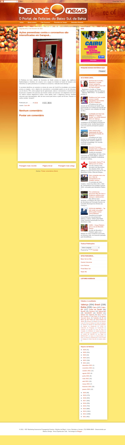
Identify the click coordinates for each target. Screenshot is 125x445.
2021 (84, 363)
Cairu (94, 307)
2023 (84, 357)
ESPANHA (90, 331)
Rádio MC (84, 272)
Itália (82, 332)
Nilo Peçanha (84, 316)
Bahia (83, 307)
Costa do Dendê (95, 309)
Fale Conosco (45, 22)
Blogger (79, 431)
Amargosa (89, 321)
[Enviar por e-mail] (43, 103)
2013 (84, 411)
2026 (84, 349)
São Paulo (94, 316)
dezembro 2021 (87, 365)
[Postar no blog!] (45, 103)
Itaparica (104, 323)
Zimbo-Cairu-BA (92, 339)
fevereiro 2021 (87, 386)
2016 (84, 403)
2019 (84, 395)
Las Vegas (101, 334)
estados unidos (102, 339)
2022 (84, 360)
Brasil (97, 304)
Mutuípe (91, 324)
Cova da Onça (100, 329)
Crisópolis (83, 331)
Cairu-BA (27, 105)
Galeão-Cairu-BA (100, 331)
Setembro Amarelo (77, 22)
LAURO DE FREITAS (89, 334)
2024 (84, 355)
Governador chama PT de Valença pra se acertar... (97, 162)
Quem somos (32, 22)
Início (22, 22)
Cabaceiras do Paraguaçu (87, 327)
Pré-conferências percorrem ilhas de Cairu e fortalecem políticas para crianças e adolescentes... (97, 194)
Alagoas (85, 326)
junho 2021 (86, 376)
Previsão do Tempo (60, 22)
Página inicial (47, 166)
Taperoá (91, 314)
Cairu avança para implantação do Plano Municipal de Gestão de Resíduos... (96, 133)
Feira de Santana (90, 323)
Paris (82, 337)
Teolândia (96, 318)
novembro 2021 (87, 368)
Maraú (92, 336)
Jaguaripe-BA (102, 332)
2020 (84, 392)
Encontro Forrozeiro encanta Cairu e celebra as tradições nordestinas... (97, 148)
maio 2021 (85, 378)
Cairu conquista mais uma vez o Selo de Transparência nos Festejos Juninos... (97, 178)
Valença (84, 304)
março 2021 (86, 384)
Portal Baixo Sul (86, 268)
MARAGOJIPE (84, 336)
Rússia (87, 337)
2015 (84, 406)
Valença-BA (102, 311)
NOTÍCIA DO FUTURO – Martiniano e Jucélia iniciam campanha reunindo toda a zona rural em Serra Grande (97, 84)
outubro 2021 (86, 370)
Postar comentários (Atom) (49, 171)
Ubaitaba (85, 339)
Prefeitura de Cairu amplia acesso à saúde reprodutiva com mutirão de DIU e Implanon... (97, 100)
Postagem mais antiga (66, 166)
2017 (84, 400)
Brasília (83, 311)
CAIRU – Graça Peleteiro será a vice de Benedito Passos (96, 226)
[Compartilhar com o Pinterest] (51, 103)
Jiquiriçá (85, 324)
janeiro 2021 (86, 389)
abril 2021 (85, 381)
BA (103, 318)
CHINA (101, 326)
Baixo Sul (101, 314)
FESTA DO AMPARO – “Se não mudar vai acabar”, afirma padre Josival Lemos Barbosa (97, 211)
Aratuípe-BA (93, 326)
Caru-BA (90, 329)
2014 (84, 408)
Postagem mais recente (28, 166)
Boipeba (95, 321)
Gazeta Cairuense (86, 262)
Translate (95, 250)
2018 (84, 398)
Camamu (92, 311)
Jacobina (87, 332)
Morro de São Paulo (87, 319)
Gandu (98, 323)
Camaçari (83, 329)
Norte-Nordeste (100, 336)
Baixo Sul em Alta (86, 259)
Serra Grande (102, 337)
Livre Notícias (85, 265)
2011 (84, 416)
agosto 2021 (86, 373)
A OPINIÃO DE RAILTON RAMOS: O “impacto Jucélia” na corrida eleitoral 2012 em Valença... (97, 116)
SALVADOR (88, 313)
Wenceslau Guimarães (100, 324)
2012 (84, 414)
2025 (84, 352)
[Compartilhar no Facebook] (49, 103)
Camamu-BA (100, 327)
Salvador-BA (94, 337)
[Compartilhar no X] (47, 103)
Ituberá (83, 314)
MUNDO (99, 313)
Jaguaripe (94, 332)
